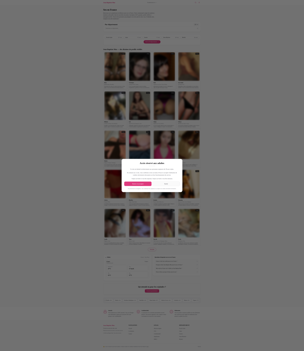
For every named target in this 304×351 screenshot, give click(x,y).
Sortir (166, 184)
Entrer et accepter (138, 184)
